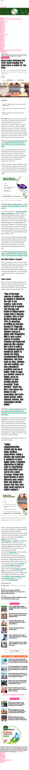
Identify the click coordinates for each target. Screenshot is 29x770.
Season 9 (2, 32)
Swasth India (4, 53)
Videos (2, 20)
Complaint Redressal (5, 760)
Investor (2, 759)
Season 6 (2, 28)
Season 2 (2, 23)
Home (1, 17)
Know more (20, 751)
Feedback (2, 756)
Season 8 (2, 31)
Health (1, 47)
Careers (2, 762)
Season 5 (2, 27)
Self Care (2, 46)
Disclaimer (3, 757)
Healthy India (14, 585)
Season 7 (2, 29)
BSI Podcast (3, 51)
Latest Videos (3, 21)
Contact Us (3, 761)
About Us (2, 755)
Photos (2, 33)
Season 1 (2, 22)
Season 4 (2, 26)
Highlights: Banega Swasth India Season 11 (11, 19)
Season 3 (2, 25)
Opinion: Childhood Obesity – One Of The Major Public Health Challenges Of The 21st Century (14, 206)
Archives (2, 753)
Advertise (2, 754)
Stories (2, 49)
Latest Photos (3, 34)
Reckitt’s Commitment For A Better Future (10, 50)
